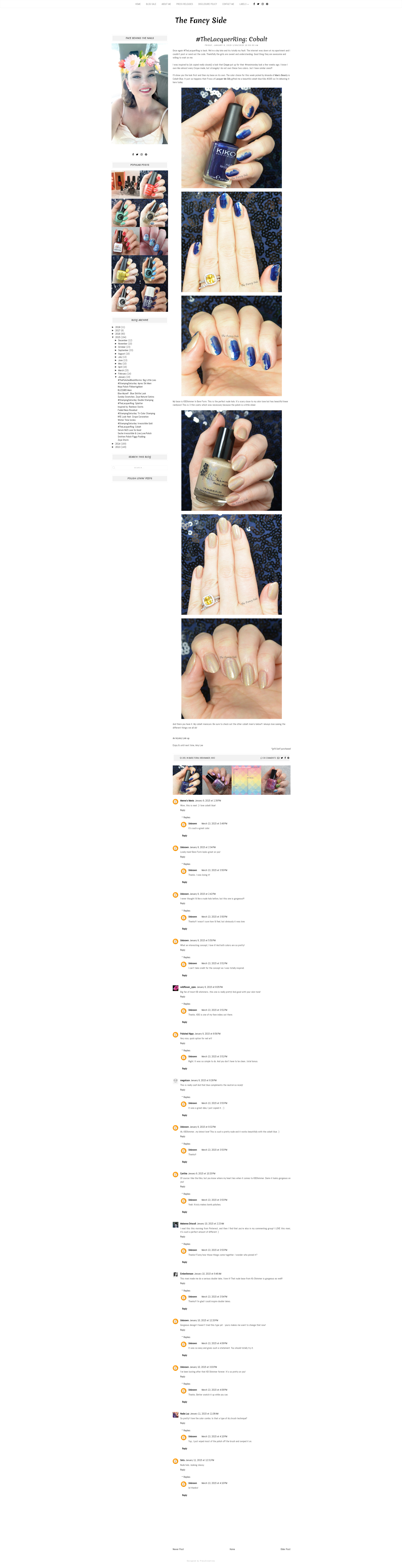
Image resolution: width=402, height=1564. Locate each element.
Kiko (213, 757)
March (121, 370)
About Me (166, 4)
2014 (118, 443)
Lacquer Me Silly (223, 78)
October (122, 347)
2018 (118, 327)
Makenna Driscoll (188, 1223)
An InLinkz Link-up (181, 738)
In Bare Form (193, 757)
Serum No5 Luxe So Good (129, 430)
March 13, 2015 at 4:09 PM (214, 1343)
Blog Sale (151, 4)
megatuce (185, 1080)
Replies (187, 817)
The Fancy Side (201, 20)
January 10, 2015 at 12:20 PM (204, 1320)
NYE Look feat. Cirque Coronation (133, 416)
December (123, 340)
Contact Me (228, 4)
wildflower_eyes (188, 987)
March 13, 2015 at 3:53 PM (214, 1103)
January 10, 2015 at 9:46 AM (207, 1273)
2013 (118, 447)
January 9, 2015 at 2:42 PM (203, 893)
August (122, 353)
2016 (118, 333)
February (122, 373)
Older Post (286, 1549)
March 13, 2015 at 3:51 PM (214, 963)
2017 (118, 330)
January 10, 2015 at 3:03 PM (203, 1367)
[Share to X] (282, 758)
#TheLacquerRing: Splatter (130, 403)
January (122, 377)
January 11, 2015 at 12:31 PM (200, 1460)
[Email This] (278, 758)
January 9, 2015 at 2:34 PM (203, 847)
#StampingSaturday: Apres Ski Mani (134, 383)
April (120, 366)
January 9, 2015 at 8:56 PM (207, 1033)
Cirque (226, 64)
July (120, 357)
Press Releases (184, 4)
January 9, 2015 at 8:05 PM (210, 987)
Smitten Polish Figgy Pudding (131, 436)
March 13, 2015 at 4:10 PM (214, 1436)
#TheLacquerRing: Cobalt (129, 426)
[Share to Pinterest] (288, 758)
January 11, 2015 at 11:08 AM (204, 1413)
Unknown (192, 823)
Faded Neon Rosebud (127, 410)
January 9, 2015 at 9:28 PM (204, 1080)
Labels (243, 4)
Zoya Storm (123, 440)
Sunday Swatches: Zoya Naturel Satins (136, 396)
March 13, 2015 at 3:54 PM (214, 1296)
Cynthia (183, 1173)
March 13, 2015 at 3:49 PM (214, 823)
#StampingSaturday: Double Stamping (135, 400)
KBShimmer (205, 757)
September (123, 350)
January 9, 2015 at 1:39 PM (208, 800)
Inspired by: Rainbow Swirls (130, 406)
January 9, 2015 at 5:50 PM (203, 940)
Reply (182, 810)
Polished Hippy (187, 1033)
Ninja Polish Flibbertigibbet (130, 386)
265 (184, 757)
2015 (118, 337)
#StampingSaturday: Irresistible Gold (135, 423)
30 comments (269, 757)
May (120, 363)
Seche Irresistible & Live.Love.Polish (135, 433)
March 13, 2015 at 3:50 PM (214, 870)
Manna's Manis (187, 800)
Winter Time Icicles (127, 420)
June (120, 360)
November (123, 343)
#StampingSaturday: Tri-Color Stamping (136, 413)
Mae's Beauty (281, 75)
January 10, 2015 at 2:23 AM (210, 1223)
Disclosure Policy (207, 4)
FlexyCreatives (207, 1561)
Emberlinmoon (186, 1273)
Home (138, 4)
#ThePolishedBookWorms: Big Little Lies (137, 380)
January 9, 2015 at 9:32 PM (203, 1126)
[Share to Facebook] (285, 758)
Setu (182, 1460)
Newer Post (178, 1549)
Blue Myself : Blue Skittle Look (132, 393)
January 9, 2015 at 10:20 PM (201, 1173)
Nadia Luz (184, 1413)
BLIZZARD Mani (125, 390)
